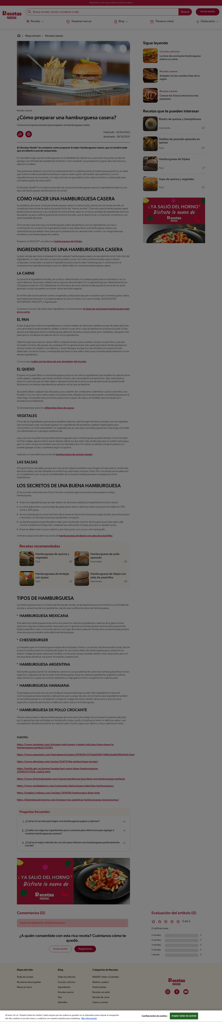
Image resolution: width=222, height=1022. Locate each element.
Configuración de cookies (154, 1016)
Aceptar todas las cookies (184, 1016)
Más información (89, 1018)
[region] (111, 1016)
